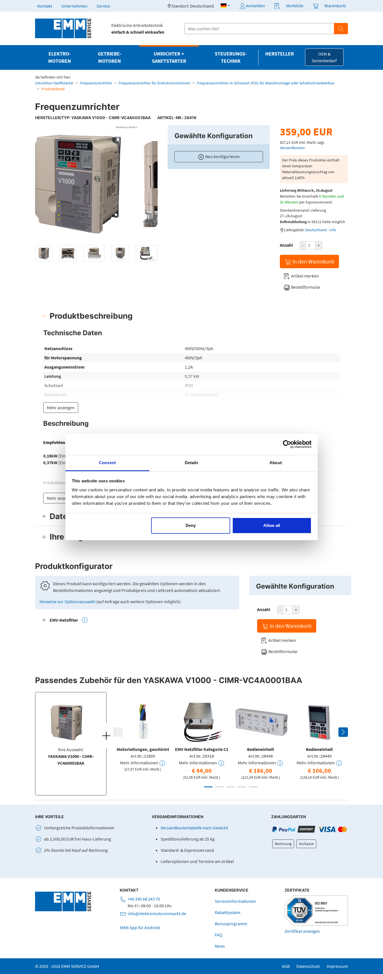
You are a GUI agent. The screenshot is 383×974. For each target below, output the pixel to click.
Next (343, 732)
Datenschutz (308, 966)
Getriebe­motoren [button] (109, 57)
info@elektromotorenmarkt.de (157, 913)
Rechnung (283, 843)
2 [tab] (219, 786)
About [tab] (275, 462)
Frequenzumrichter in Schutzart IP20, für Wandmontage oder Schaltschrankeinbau (265, 82)
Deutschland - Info (320, 229)
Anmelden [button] (255, 5)
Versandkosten (292, 147)
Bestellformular (305, 287)
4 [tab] (242, 786)
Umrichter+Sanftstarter (54, 82)
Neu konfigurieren (222, 156)
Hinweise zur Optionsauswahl (68, 601)
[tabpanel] (142, 735)
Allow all (271, 525)
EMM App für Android (140, 927)
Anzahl (286, 245)
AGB (286, 966)
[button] (225, 5)
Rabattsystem (227, 912)
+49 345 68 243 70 (144, 899)
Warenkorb (335, 5)
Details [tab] (192, 462)
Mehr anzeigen (61, 407)
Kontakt (44, 6)
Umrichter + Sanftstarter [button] (169, 57)
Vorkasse (306, 843)
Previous (118, 732)
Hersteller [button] (279, 54)
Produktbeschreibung (91, 316)
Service (103, 6)
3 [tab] (231, 786)
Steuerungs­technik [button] (231, 57)
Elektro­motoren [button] (59, 57)
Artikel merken (304, 276)
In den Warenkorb (312, 261)
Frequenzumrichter (96, 82)
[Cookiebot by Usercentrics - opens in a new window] (287, 444)
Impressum (337, 966)
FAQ (218, 935)
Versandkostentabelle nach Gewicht (194, 827)
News (220, 946)
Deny (191, 525)
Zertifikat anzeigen (302, 931)
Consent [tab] (107, 462)
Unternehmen (74, 6)
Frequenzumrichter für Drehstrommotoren (154, 82)
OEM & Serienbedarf (324, 57)
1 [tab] (208, 786)
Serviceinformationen (235, 901)
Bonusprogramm (231, 923)
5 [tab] (253, 786)
